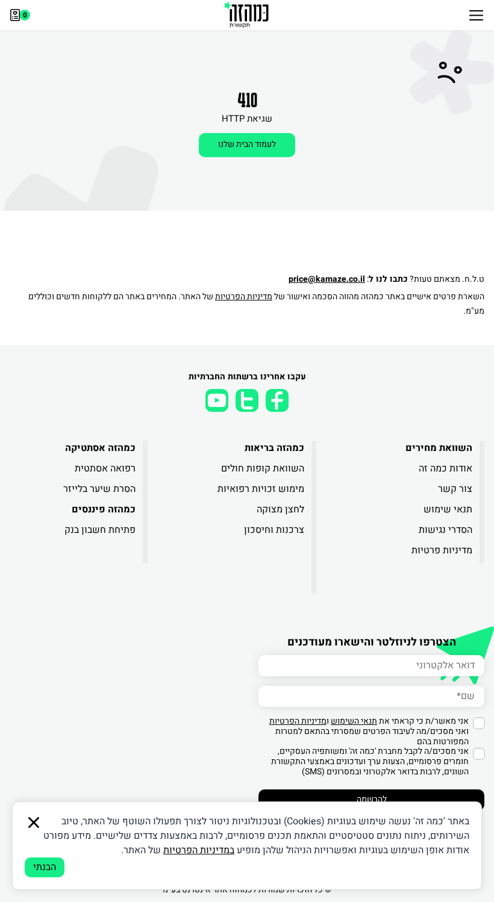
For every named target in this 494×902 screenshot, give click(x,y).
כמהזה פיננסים (104, 509)
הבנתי (44, 867)
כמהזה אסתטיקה (100, 448)
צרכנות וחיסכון (274, 530)
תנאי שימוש (448, 509)
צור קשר (455, 489)
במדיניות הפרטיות (198, 850)
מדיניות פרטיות (441, 550)
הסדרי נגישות (445, 530)
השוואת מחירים (438, 448)
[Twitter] (247, 400)
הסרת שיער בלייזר (99, 489)
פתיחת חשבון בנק (100, 530)
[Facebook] (277, 400)
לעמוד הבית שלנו (247, 144)
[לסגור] (33, 822)
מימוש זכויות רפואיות (260, 489)
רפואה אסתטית (105, 468)
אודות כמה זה (445, 468)
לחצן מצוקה (280, 509)
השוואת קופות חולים (262, 468)
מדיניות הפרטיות (243, 296)
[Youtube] (216, 400)
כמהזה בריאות (274, 448)
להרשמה (372, 799)
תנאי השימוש (354, 721)
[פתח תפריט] (476, 15)
